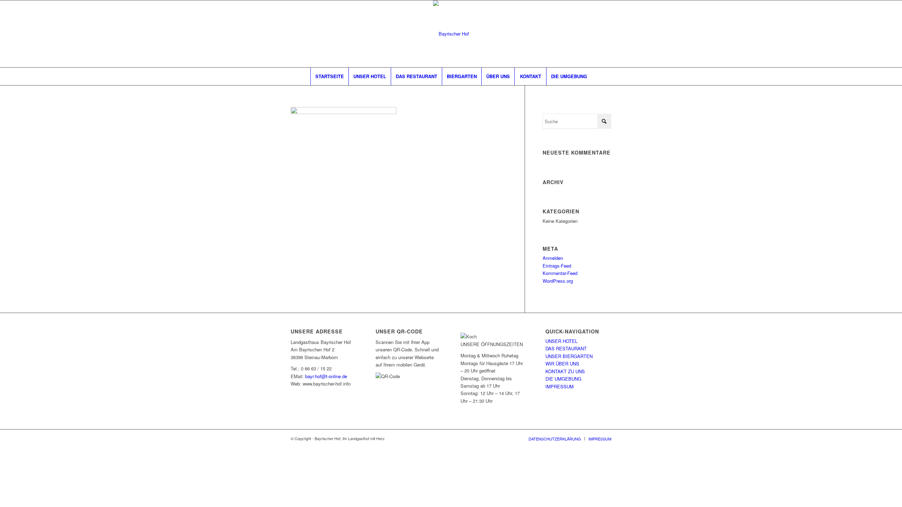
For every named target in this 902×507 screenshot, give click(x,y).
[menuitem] (329, 76)
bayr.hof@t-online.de (326, 376)
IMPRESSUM (559, 386)
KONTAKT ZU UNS (565, 371)
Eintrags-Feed (557, 265)
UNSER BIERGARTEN (569, 356)
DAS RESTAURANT (566, 348)
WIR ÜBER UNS (562, 363)
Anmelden (553, 258)
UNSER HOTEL (561, 341)
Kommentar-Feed (560, 273)
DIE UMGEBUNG (563, 378)
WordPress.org (558, 280)
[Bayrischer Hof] (451, 33)
